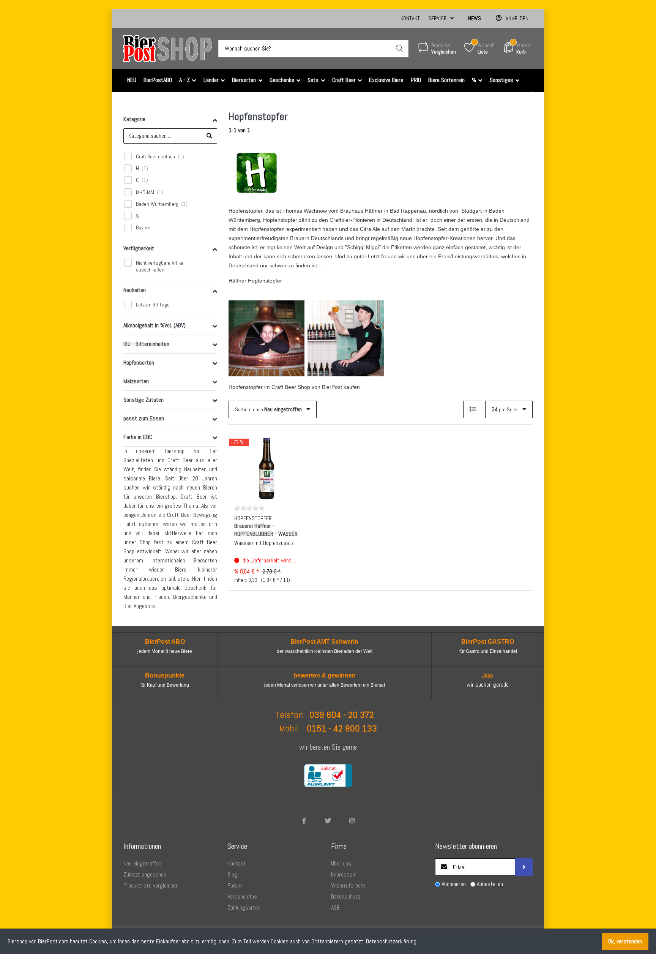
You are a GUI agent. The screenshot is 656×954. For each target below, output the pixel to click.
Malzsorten (136, 381)
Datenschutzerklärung (391, 941)
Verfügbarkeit (138, 248)
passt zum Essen (143, 418)
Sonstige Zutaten (143, 400)
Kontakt (410, 18)
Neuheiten (134, 290)
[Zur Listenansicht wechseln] (472, 409)
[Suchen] (399, 48)
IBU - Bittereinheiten (146, 344)
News (474, 18)
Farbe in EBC (137, 437)
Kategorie (134, 119)
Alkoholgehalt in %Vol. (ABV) (154, 325)
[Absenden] (524, 867)
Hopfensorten (138, 362)
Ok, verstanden (625, 941)
